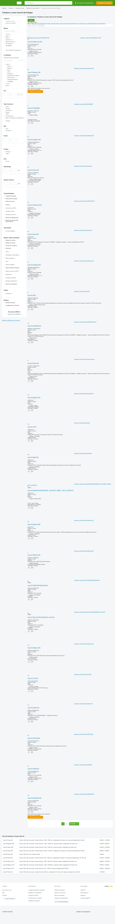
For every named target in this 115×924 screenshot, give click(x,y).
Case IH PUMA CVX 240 (35, 41)
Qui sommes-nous (6, 890)
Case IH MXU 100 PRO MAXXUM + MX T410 (41, 617)
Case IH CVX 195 (33, 678)
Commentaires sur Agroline (35, 898)
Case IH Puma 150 (33, 363)
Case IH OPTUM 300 (34, 738)
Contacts (4, 895)
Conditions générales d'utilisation (36, 890)
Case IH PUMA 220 (33, 768)
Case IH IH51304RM (34, 108)
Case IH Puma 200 (33, 234)
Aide (3, 892)
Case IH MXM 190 (33, 457)
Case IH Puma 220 (8, 872)
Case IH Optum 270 (33, 707)
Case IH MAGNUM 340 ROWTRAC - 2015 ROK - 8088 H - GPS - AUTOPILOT (51, 490)
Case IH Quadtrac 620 (34, 139)
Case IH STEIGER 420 (34, 326)
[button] (29, 55)
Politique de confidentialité (34, 892)
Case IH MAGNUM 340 (34, 798)
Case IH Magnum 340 (34, 72)
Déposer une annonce (35, 91)
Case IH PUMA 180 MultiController (38, 585)
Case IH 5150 (32, 295)
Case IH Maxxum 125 (8, 861)
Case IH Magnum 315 (34, 397)
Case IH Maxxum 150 (8, 868)
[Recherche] (26, 3)
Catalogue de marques (34, 900)
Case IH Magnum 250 (34, 555)
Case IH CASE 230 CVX (35, 205)
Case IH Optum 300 (8, 847)
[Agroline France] (8, 3)
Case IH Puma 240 (8, 840)
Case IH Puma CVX (8, 850)
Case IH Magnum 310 (8, 865)
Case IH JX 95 (32, 427)
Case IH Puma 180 (8, 854)
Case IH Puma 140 (33, 170)
